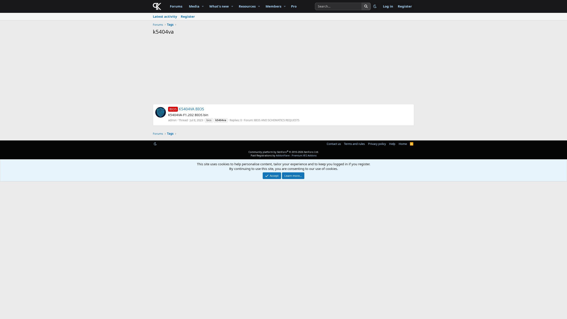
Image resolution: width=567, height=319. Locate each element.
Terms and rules (354, 144)
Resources (247, 6)
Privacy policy (377, 144)
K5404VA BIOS (186, 108)
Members (273, 6)
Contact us (334, 144)
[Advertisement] (283, 71)
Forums (176, 6)
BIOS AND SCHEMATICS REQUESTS (276, 120)
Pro (294, 6)
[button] (203, 6)
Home (403, 144)
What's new (219, 6)
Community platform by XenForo (284, 152)
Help (392, 144)
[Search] (366, 6)
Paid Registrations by (284, 155)
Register (188, 16)
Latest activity (165, 16)
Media (194, 6)
